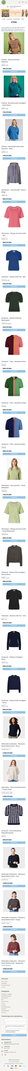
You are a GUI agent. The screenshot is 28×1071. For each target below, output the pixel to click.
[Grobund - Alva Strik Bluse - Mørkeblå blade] (14, 815)
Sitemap (3, 1012)
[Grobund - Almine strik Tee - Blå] (14, 261)
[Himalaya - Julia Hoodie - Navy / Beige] (14, 175)
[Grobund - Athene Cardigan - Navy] (14, 642)
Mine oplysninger (5, 985)
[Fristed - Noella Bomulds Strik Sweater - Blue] (14, 131)
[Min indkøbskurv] (22, 2)
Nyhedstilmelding (5, 1007)
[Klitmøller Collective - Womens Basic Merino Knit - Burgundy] (14, 946)
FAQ (2, 999)
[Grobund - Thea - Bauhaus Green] (14, 388)
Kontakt (3, 1005)
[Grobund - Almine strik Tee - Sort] (14, 600)
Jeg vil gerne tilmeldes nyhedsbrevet (15, 1026)
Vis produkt (14, 71)
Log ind (3, 987)
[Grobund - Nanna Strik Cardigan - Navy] (14, 685)
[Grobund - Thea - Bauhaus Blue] (14, 429)
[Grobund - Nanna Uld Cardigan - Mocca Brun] (14, 557)
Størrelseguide (5, 1010)
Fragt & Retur (4, 1001)
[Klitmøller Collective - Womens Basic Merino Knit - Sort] (14, 859)
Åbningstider (4, 998)
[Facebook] (2, 1055)
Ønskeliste (4, 983)
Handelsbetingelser (6, 996)
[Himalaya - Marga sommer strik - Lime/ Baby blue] (14, 514)
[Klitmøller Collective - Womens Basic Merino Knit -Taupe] (14, 902)
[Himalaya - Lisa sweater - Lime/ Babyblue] (14, 470)
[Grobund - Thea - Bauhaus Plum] (14, 346)
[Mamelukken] (3, 2)
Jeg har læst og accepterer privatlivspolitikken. (12, 1031)
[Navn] (14, 1019)
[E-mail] (14, 1022)
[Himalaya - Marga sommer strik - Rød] (14, 218)
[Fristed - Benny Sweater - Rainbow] (14, 44)
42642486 (6, 1048)
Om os (3, 1003)
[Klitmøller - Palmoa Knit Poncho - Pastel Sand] (14, 772)
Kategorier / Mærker (6, 994)
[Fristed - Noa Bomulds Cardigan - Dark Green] (14, 88)
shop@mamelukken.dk (10, 1052)
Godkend (14, 1035)
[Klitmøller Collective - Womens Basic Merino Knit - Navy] (14, 729)
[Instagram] (5, 1055)
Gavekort (3, 1009)
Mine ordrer (4, 981)
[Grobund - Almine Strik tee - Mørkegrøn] (14, 303)
